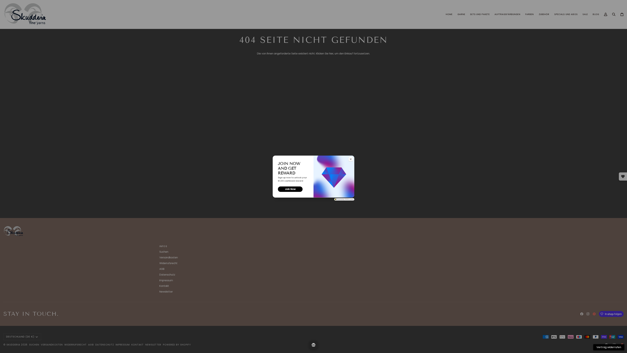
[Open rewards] (313, 345)
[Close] (350, 159)
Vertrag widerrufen (608, 347)
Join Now (290, 189)
